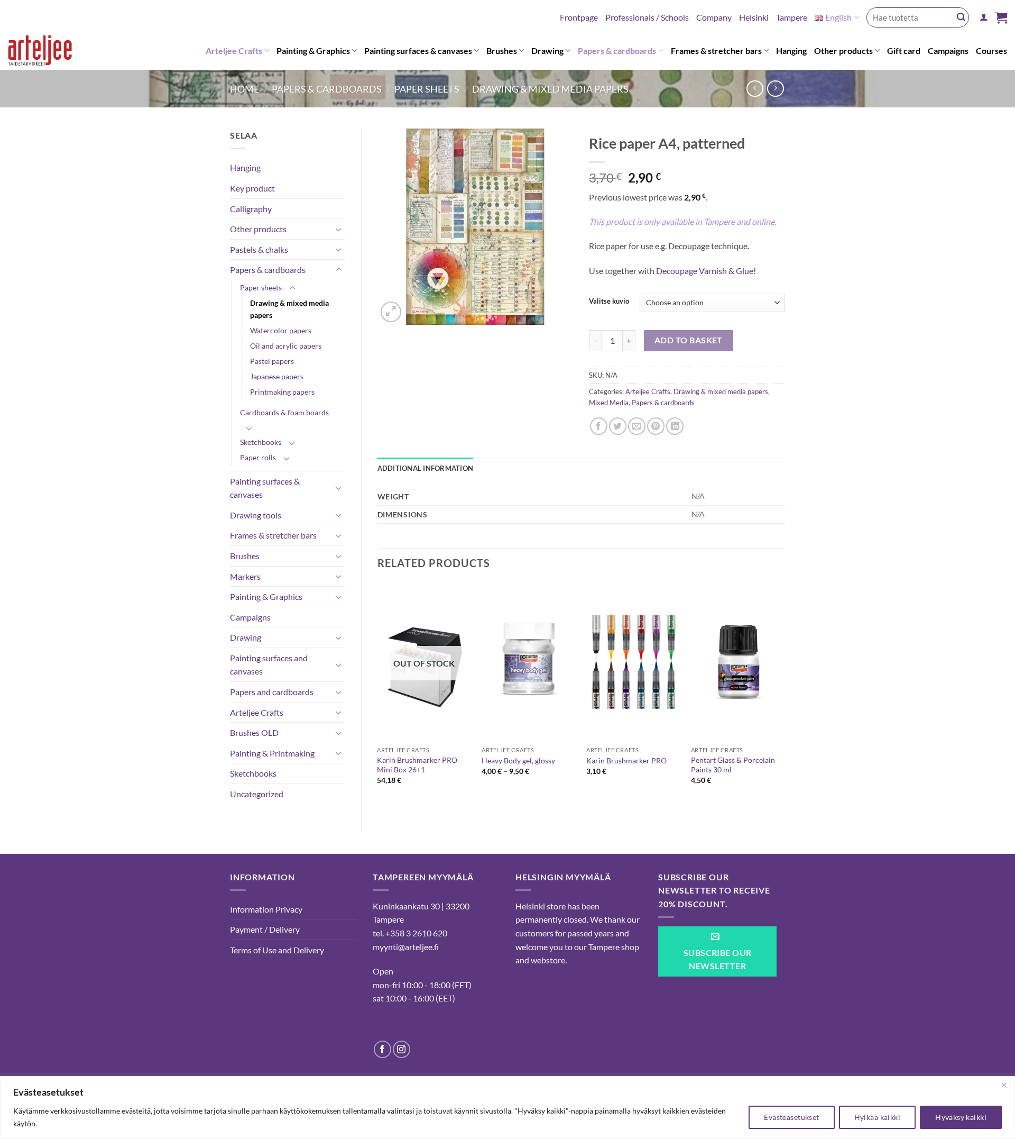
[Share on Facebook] (598, 426)
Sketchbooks (260, 442)
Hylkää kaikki (877, 1117)
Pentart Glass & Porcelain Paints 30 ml (733, 764)
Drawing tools (255, 515)
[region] (507, 1107)
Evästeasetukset (791, 1117)
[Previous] (378, 692)
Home (244, 89)
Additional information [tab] (425, 468)
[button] (984, 17)
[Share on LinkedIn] (675, 426)
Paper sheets (426, 89)
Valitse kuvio (609, 301)
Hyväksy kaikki (960, 1117)
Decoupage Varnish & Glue (704, 271)
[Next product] (754, 88)
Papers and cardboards (271, 692)
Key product (252, 188)
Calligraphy (251, 209)
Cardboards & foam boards (284, 412)
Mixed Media (609, 402)
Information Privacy (266, 909)
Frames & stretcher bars (716, 50)
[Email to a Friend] (636, 426)
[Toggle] (339, 229)
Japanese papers (276, 376)
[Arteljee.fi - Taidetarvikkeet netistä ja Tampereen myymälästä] (48, 52)
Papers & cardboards (617, 50)
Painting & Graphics (313, 50)
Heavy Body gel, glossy (518, 760)
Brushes (501, 50)
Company (714, 17)
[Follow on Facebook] (382, 1049)
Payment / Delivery (265, 929)
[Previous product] (775, 88)
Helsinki (754, 17)
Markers (245, 576)
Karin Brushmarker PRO (626, 760)
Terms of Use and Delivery (277, 950)
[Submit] (961, 17)
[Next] (784, 692)
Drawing (547, 50)
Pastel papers (272, 361)
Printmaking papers (282, 391)
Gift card (903, 50)
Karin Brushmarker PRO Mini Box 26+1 (417, 764)
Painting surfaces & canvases (418, 50)
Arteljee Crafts (234, 50)
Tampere (791, 17)
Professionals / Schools (647, 17)
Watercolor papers (280, 330)
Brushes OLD (254, 732)
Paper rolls (258, 457)
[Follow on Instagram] (401, 1049)
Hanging (791, 50)
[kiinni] (1004, 1085)
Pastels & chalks (259, 249)
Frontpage (579, 17)
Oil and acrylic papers (285, 345)
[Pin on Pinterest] (656, 426)
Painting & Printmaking (272, 753)
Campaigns (948, 50)
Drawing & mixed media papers (550, 89)
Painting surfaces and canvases (269, 665)
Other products (843, 50)
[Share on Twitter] (617, 426)
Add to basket (688, 340)
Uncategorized (256, 794)
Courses (991, 50)
